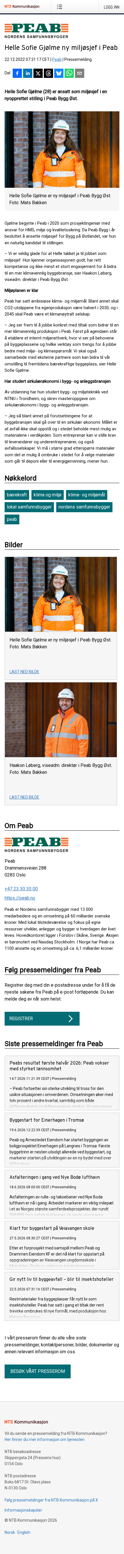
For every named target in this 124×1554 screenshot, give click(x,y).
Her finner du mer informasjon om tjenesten (44, 1439)
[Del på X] (38, 74)
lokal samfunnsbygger (29, 507)
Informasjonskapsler (23, 1510)
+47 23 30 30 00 (21, 889)
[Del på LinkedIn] (27, 74)
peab (12, 519)
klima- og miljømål (86, 495)
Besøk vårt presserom (37, 1371)
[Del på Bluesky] (58, 74)
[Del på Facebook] (17, 74)
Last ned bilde (24, 671)
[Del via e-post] (79, 74)
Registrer (21, 1018)
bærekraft (17, 495)
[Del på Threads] (48, 74)
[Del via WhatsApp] (69, 74)
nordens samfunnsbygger (84, 507)
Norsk (10, 1532)
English (23, 1532)
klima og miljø (47, 495)
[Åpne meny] (60, 6)
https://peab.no (20, 898)
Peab (57, 59)
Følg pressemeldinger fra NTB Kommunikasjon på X (51, 1500)
